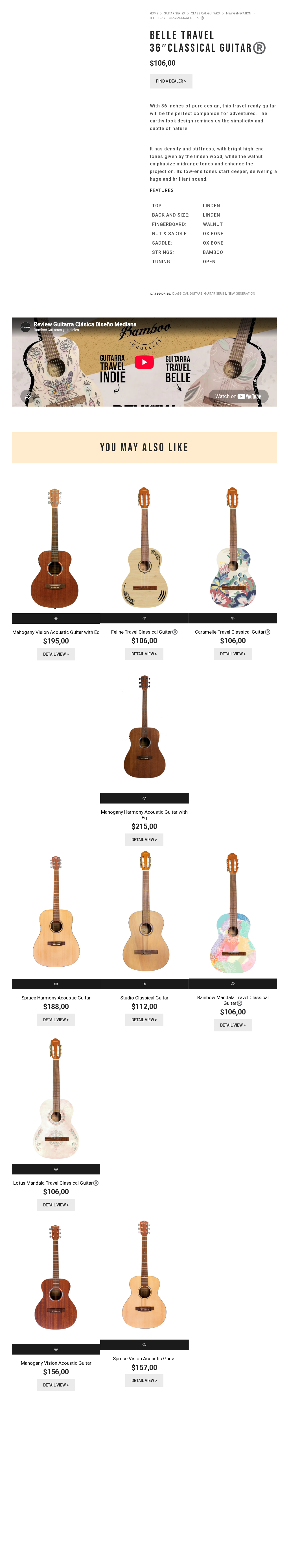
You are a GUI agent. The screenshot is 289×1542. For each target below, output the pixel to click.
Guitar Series (215, 293)
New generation (241, 293)
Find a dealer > (171, 81)
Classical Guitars (187, 293)
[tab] (144, 448)
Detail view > (56, 654)
